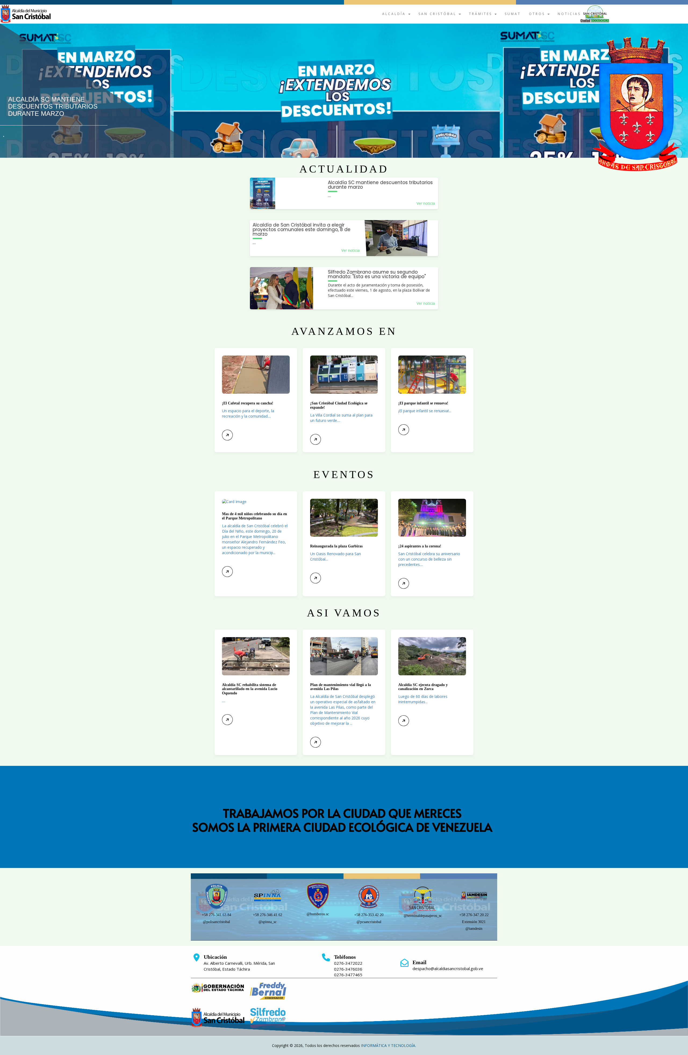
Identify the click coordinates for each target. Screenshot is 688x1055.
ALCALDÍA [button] (395, 14)
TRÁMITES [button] (481, 14)
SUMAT (513, 14)
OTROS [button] (538, 14)
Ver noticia (426, 203)
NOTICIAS (569, 14)
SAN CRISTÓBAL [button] (438, 14)
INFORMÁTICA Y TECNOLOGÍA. (388, 1045)
